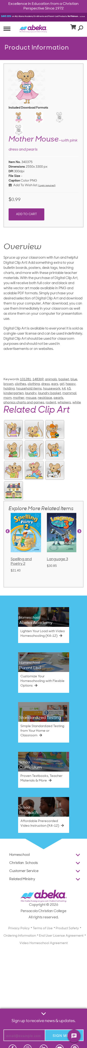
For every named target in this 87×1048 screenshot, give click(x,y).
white (76, 402)
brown (8, 384)
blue (74, 379)
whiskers (64, 402)
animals (51, 379)
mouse (31, 398)
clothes (20, 384)
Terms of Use (43, 928)
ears (54, 384)
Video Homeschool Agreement (43, 943)
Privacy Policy (19, 928)
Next (79, 531)
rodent (51, 402)
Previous (7, 531)
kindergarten (13, 393)
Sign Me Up (64, 1035)
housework (52, 388)
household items (29, 388)
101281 (25, 379)
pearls (58, 398)
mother (18, 398)
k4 (64, 388)
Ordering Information (19, 936)
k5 (69, 388)
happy (71, 384)
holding (9, 388)
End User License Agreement (61, 936)
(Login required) (46, 186)
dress (45, 384)
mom (7, 398)
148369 (38, 379)
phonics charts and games (23, 402)
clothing (34, 384)
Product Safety (67, 928)
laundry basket (49, 393)
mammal (69, 393)
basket (63, 379)
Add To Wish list (24, 185)
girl (62, 384)
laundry (31, 393)
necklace (45, 398)
